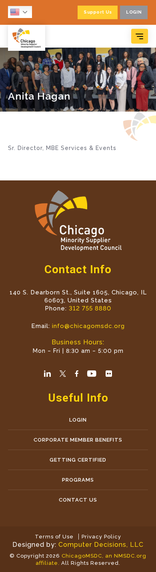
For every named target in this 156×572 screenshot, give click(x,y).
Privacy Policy (101, 537)
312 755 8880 (90, 308)
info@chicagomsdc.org (88, 326)
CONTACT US (78, 500)
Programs (78, 480)
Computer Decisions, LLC (101, 544)
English (22, 12)
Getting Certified (78, 460)
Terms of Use (54, 537)
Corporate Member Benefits (78, 440)
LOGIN (78, 420)
